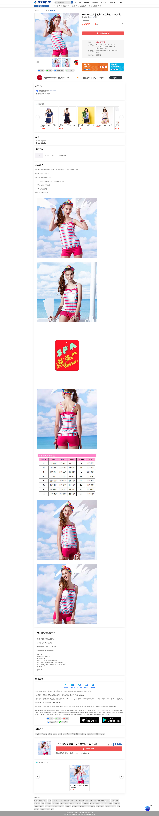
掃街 (117, 800)
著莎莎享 (81, 800)
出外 (61, 803)
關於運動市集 (70, 813)
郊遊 (112, 800)
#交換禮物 (90, 734)
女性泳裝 (44, 10)
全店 (49, 800)
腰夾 (97, 806)
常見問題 (84, 813)
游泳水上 (37, 10)
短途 (72, 800)
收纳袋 (79, 803)
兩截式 (42, 806)
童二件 (92, 803)
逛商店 (116, 78)
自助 (95, 800)
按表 (35, 800)
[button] (75, 62)
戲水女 (97, 803)
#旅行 (50, 734)
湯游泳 (42, 809)
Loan (102, 806)
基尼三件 (103, 803)
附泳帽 (110, 803)
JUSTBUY (55, 800)
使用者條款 (78, 813)
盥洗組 (66, 803)
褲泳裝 (93, 806)
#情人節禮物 (74, 734)
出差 (61, 800)
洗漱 (91, 800)
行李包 (108, 800)
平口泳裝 (107, 806)
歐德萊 (40, 800)
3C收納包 (48, 803)
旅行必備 (66, 800)
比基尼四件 (85, 803)
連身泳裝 (52, 10)
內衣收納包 (101, 800)
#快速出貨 (44, 734)
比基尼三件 (116, 803)
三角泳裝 (54, 806)
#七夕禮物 (66, 734)
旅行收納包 (55, 803)
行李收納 (37, 803)
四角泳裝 (81, 806)
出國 (42, 803)
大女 (52, 809)
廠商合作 (90, 813)
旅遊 (76, 800)
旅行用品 (72, 803)
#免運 (37, 734)
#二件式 (102, 734)
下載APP (120, 2)
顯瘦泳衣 (74, 806)
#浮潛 (96, 734)
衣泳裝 (114, 806)
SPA (118, 806)
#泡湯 (60, 734)
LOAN (48, 809)
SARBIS (36, 809)
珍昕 (45, 800)
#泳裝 (55, 734)
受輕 (87, 800)
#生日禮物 (83, 734)
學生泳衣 (47, 806)
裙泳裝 (36, 806)
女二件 (87, 806)
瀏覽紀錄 (112, 2)
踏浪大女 (61, 806)
